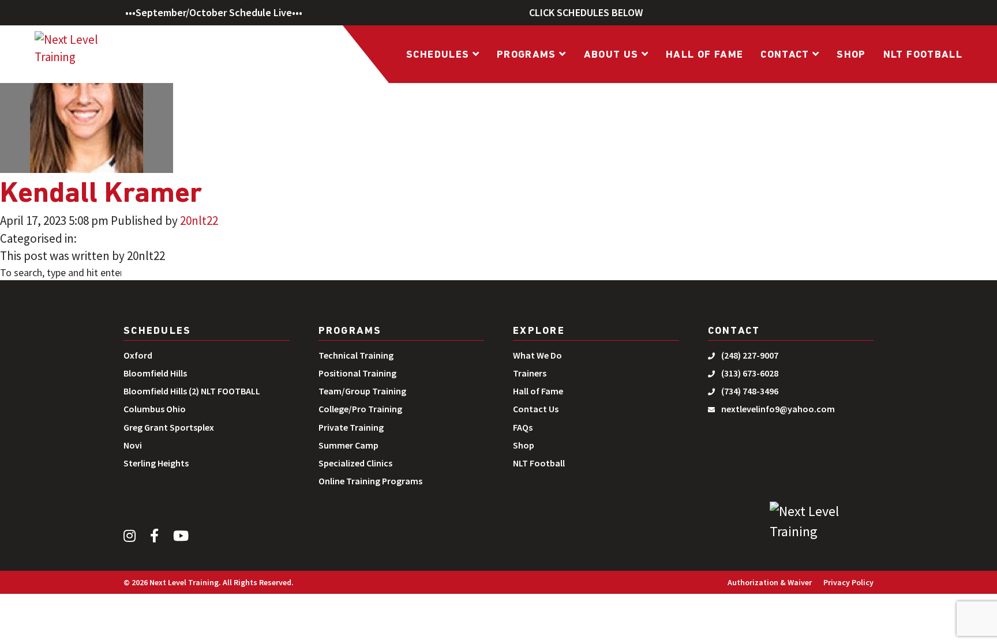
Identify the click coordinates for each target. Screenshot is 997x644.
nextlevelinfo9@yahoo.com (778, 409)
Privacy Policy (848, 582)
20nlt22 (199, 220)
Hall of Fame (704, 55)
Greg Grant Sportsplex (168, 427)
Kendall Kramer (101, 194)
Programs (528, 55)
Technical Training (355, 355)
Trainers (529, 373)
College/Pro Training (360, 409)
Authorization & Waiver (770, 582)
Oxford (137, 355)
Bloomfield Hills (155, 373)
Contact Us (536, 409)
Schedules (439, 55)
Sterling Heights (156, 463)
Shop (851, 55)
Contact (786, 55)
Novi (132, 445)
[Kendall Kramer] (86, 86)
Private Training (351, 427)
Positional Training (357, 373)
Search (154, 274)
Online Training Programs (370, 481)
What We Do (537, 355)
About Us (613, 55)
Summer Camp (348, 445)
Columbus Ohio (154, 409)
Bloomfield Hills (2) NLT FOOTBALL (191, 391)
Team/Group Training (362, 391)
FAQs (523, 427)
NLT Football (922, 55)
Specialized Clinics (355, 463)
